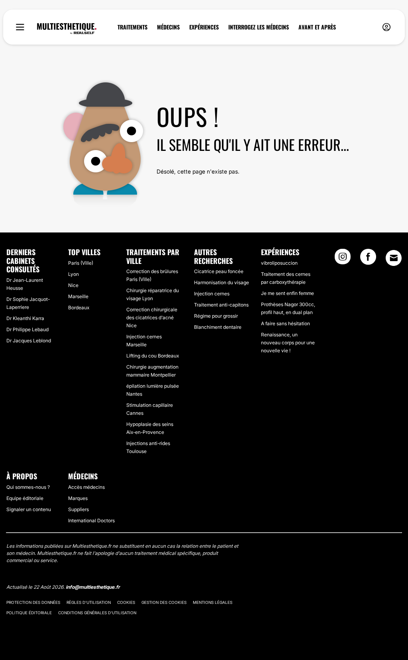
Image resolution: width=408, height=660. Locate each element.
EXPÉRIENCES (204, 27)
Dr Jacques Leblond (28, 341)
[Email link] (394, 258)
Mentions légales (212, 602)
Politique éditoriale (29, 612)
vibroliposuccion (279, 263)
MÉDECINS (168, 27)
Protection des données (33, 602)
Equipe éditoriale (24, 498)
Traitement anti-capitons (221, 305)
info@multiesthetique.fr (93, 587)
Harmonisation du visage (221, 282)
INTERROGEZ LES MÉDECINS (258, 27)
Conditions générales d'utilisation (97, 612)
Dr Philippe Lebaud (27, 329)
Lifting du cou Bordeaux (152, 356)
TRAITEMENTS (132, 27)
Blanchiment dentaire (217, 327)
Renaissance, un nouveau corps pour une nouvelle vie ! (288, 342)
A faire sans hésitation (285, 323)
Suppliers (78, 509)
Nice (73, 285)
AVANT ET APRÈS (317, 27)
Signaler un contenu (28, 509)
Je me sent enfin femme (287, 293)
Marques (78, 498)
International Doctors (91, 520)
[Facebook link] (368, 259)
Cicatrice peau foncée (218, 271)
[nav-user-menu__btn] (386, 27)
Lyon (73, 274)
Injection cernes (212, 294)
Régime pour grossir (216, 316)
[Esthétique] (66, 28)
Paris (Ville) (80, 263)
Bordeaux (78, 307)
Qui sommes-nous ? (28, 487)
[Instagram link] (343, 259)
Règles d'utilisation (89, 602)
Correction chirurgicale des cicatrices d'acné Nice (151, 317)
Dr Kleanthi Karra (25, 318)
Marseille (78, 296)
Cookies (126, 602)
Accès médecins (86, 487)
